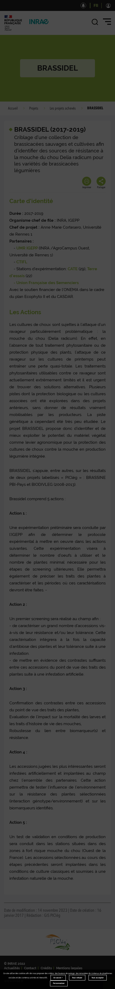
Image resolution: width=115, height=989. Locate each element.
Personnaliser (59, 983)
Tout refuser (77, 977)
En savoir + (58, 977)
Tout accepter (97, 977)
